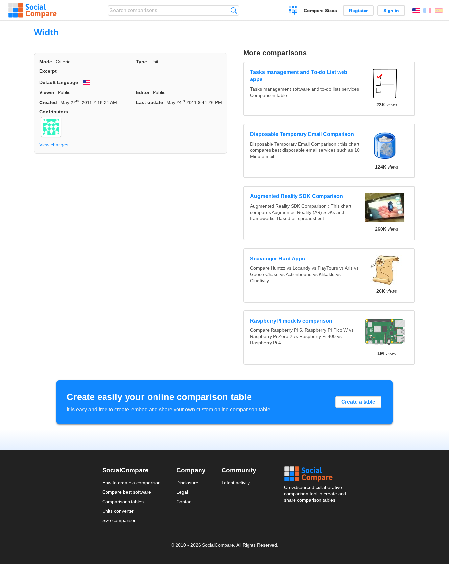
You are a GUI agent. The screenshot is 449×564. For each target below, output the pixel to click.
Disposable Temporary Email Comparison (302, 134)
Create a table (358, 402)
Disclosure (187, 482)
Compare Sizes (320, 10)
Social (315, 474)
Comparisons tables (123, 501)
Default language (58, 82)
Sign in (391, 10)
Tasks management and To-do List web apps (298, 75)
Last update (149, 102)
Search (234, 10)
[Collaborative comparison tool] (32, 10)
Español (439, 10)
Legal (182, 492)
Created (48, 102)
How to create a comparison (131, 482)
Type (141, 61)
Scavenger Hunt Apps (277, 258)
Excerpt (48, 71)
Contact (185, 501)
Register (358, 10)
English (416, 10)
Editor (143, 92)
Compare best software (126, 492)
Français (427, 10)
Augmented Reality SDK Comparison (296, 196)
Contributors (53, 111)
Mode (45, 61)
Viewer (46, 92)
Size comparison (119, 520)
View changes (53, 144)
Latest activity (236, 482)
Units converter (118, 511)
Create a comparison (293, 11)
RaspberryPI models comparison (291, 321)
